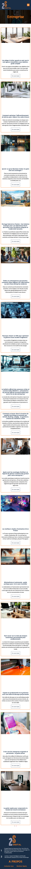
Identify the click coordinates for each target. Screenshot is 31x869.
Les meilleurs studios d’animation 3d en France (15, 529)
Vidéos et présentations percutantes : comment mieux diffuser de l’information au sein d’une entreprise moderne (15, 282)
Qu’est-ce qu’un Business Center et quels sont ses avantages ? (15, 169)
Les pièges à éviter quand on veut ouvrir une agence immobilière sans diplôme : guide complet (15, 62)
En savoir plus (15, 76)
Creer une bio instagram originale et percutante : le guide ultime (15, 752)
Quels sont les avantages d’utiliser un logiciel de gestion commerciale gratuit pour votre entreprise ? (15, 473)
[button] (28, 5)
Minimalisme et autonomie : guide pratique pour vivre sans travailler (15, 583)
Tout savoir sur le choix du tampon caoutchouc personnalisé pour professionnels (15, 637)
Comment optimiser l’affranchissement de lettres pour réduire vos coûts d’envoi (15, 116)
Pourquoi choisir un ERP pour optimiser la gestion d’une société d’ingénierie (15, 336)
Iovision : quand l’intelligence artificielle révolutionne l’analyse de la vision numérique (17, 856)
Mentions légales (22, 866)
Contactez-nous (9, 866)
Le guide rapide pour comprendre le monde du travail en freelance (15, 809)
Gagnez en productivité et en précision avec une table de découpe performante (15, 693)
